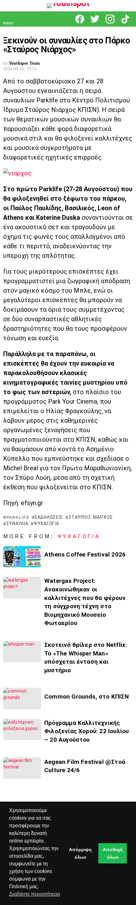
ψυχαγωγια (46, 523)
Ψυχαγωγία (79, 536)
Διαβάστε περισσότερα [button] (34, 894)
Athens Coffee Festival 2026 (85, 554)
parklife (17, 517)
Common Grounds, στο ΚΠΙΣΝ (86, 696)
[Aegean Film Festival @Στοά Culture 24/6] (22, 767)
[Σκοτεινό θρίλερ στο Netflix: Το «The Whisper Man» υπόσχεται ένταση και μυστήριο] (22, 651)
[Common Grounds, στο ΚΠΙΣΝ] (22, 698)
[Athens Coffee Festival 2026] (22, 556)
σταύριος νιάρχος (91, 517)
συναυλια (17, 523)
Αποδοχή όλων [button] (113, 853)
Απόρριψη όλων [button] (80, 853)
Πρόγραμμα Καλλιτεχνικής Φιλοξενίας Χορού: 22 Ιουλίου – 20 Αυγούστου (86, 731)
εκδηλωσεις (49, 517)
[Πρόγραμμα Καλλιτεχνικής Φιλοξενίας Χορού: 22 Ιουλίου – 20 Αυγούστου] (22, 729)
